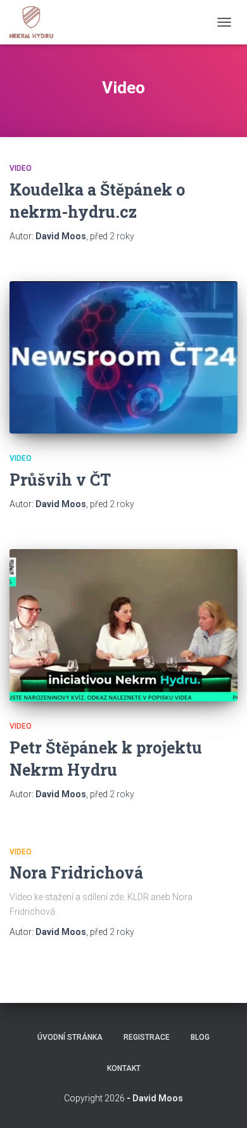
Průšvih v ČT (60, 479)
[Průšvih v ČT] (124, 357)
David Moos (157, 1098)
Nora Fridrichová (76, 872)
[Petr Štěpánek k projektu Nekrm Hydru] (124, 625)
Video (21, 168)
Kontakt (124, 1068)
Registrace (147, 1037)
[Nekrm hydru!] (36, 22)
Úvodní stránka (70, 1037)
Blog (200, 1037)
